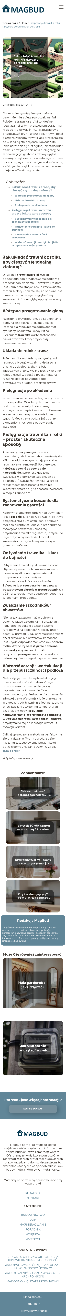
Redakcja (32, 1193)
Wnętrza (33, 1234)
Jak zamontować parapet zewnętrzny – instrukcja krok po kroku (33, 793)
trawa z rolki (11, 751)
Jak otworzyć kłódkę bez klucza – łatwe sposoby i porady (33, 1266)
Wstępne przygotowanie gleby (34, 195)
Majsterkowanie (32, 1224)
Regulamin (33, 1304)
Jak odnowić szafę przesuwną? (33, 1281)
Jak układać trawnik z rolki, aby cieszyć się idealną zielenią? (34, 188)
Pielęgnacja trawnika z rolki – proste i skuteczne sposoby (32, 212)
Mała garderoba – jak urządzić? (33, 985)
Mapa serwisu (32, 1297)
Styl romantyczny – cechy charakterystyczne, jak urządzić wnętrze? (33, 861)
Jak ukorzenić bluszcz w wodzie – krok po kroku (33, 1274)
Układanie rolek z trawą (30, 200)
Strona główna (9, 23)
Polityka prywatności (33, 1311)
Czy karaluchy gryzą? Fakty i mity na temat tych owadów (33, 896)
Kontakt (33, 1198)
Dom (24, 23)
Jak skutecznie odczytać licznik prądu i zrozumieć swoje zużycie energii (33, 1048)
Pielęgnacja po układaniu (31, 205)
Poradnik (33, 1229)
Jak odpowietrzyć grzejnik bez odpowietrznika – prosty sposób (33, 1258)
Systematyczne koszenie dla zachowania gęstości (32, 220)
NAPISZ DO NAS (33, 1108)
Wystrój (33, 1239)
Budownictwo (33, 1215)
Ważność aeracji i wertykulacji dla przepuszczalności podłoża (35, 244)
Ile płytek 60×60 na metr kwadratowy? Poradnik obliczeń (33, 827)
